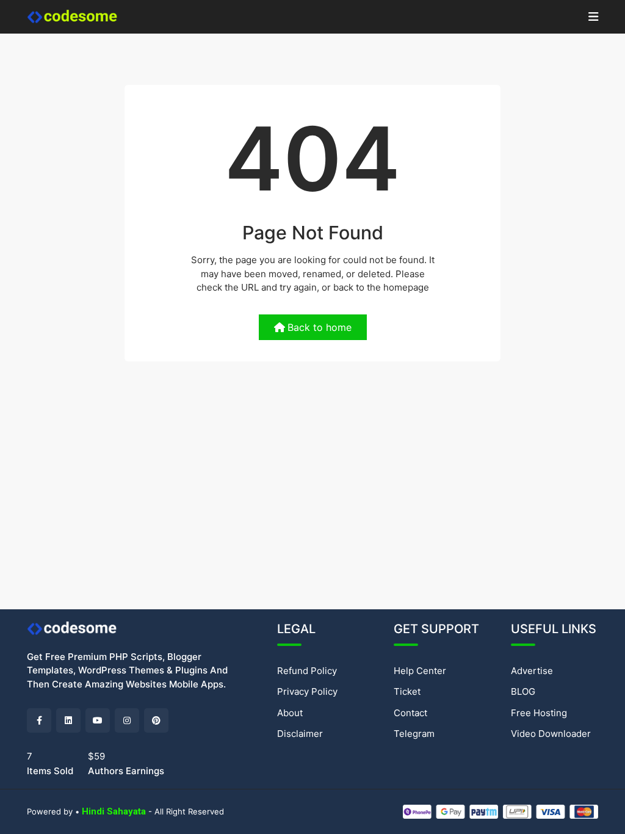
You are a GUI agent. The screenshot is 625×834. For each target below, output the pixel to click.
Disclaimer (300, 733)
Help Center (420, 670)
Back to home (319, 327)
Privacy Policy (307, 691)
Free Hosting (539, 713)
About (290, 713)
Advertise (532, 670)
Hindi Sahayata (114, 811)
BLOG (523, 691)
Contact (410, 713)
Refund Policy (307, 670)
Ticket (407, 691)
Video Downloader (551, 733)
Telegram (414, 733)
